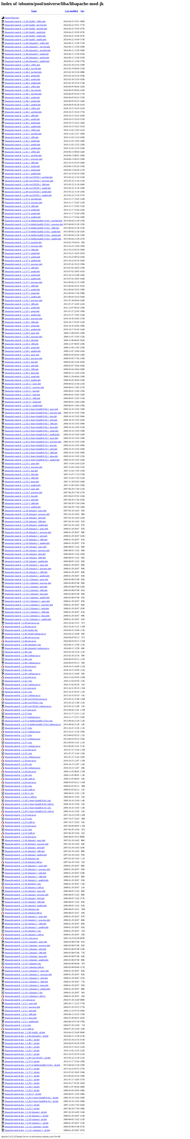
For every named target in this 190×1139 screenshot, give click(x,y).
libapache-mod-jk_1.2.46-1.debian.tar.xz (22, 674)
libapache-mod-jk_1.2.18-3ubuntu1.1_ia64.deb (25, 873)
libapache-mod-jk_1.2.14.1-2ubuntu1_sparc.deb (26, 942)
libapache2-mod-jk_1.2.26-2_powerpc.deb (23, 358)
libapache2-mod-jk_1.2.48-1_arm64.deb (22, 101)
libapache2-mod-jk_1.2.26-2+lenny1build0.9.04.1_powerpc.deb (33, 413)
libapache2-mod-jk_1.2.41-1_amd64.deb (23, 173)
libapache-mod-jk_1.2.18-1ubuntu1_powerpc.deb (26, 895)
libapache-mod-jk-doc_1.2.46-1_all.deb (22, 1047)
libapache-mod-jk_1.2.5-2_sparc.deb (21, 1003)
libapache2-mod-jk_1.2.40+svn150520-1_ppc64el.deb (29, 177)
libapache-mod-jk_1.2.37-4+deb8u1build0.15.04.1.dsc (29, 721)
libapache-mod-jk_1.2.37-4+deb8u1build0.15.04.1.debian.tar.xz (33, 724)
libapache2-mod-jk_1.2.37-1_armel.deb (22, 293)
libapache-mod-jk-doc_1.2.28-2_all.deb (22, 1087)
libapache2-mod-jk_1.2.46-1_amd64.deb (23, 126)
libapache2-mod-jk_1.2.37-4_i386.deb (22, 206)
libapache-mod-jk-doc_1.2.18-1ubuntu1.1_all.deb (26, 1123)
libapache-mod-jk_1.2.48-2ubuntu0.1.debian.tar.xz (27, 648)
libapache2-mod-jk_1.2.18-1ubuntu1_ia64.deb (25, 554)
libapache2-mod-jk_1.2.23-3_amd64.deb (23, 507)
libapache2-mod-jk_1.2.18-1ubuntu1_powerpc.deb (27, 550)
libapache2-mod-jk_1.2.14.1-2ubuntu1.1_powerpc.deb (29, 605)
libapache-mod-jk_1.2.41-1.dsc (18, 692)
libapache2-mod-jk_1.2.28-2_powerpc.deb (23, 336)
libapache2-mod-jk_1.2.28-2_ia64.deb (21, 340)
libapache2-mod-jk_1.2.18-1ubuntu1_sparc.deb (25, 547)
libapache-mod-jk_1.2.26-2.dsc (18, 786)
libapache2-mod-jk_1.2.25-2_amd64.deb (23, 485)
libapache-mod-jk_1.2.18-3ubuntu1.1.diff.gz (24, 887)
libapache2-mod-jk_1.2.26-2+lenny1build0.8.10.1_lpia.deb (31, 445)
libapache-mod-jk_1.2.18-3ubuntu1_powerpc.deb (26, 844)
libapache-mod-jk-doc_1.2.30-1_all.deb (22, 1083)
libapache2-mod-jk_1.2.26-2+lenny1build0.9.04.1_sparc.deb (31, 409)
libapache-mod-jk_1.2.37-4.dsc (18, 713)
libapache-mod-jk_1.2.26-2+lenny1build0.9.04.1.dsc (28, 800)
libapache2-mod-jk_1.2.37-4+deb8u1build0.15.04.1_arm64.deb (33, 235)
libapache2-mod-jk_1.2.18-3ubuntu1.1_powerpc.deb (28, 532)
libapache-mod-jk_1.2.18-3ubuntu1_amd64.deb (26, 855)
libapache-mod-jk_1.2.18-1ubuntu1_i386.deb (25, 902)
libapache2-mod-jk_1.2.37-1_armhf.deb (22, 289)
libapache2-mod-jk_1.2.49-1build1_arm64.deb (25, 36)
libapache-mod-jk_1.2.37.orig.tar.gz (20, 710)
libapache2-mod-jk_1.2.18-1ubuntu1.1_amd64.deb (27, 576)
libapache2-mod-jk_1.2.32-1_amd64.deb (23, 315)
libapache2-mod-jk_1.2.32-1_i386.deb (22, 304)
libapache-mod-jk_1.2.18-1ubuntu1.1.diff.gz (24, 934)
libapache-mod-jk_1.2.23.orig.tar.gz (20, 826)
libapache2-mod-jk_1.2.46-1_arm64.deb (22, 123)
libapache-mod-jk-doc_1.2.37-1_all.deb (22, 1076)
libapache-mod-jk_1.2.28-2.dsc (18, 775)
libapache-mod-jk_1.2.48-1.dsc (18, 659)
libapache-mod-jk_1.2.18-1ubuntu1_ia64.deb (25, 898)
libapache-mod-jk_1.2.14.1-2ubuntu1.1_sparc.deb (27, 971)
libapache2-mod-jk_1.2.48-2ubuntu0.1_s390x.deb (27, 43)
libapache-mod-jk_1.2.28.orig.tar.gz (20, 771)
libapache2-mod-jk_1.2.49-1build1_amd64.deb (25, 39)
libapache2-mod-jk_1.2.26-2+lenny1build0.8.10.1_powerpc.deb (33, 442)
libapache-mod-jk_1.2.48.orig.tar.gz (20, 641)
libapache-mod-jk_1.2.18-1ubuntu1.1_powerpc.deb (27, 920)
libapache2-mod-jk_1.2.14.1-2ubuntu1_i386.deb (26, 590)
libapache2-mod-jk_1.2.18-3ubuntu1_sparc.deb (25, 510)
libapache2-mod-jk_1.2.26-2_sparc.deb (22, 355)
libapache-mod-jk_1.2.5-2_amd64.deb (21, 1021)
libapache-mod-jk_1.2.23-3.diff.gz (20, 833)
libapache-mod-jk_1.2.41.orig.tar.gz (20, 688)
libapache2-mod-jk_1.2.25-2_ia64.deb (21, 474)
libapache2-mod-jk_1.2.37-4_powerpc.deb (23, 202)
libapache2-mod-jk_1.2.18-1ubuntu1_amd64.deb (26, 561)
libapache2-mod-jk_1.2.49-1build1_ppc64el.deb (26, 28)
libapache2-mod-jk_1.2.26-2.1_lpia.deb (22, 391)
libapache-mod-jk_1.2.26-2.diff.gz (20, 789)
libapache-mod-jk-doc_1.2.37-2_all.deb (22, 1072)
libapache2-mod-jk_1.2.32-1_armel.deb (22, 311)
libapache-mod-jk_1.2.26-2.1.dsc (19, 793)
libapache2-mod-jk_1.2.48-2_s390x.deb (22, 65)
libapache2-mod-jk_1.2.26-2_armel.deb (22, 376)
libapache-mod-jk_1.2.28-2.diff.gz (20, 779)
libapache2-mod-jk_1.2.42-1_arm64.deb (22, 144)
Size (82, 11)
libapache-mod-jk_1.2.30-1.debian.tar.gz (22, 768)
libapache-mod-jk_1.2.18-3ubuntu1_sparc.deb (25, 840)
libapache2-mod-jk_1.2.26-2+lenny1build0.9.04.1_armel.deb (31, 431)
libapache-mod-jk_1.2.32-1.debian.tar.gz (22, 757)
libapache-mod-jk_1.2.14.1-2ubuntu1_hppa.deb (26, 956)
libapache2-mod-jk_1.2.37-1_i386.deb (22, 286)
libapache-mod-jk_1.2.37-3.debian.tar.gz (22, 731)
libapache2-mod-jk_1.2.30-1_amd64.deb (23, 329)
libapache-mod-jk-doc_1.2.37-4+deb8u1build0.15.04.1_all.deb (32, 1065)
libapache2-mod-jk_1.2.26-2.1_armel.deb (23, 402)
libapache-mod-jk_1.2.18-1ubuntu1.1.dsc (23, 931)
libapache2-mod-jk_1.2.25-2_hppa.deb (22, 481)
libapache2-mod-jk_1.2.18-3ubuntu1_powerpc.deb (27, 514)
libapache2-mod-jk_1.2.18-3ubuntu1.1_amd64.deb (27, 543)
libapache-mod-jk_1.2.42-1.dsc (18, 681)
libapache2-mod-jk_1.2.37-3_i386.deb (22, 250)
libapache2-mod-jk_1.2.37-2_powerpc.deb (23, 264)
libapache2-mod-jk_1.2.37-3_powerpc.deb (23, 246)
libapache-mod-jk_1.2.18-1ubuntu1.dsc (22, 909)
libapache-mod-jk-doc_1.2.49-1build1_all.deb (25, 1032)
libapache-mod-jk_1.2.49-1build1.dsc (21, 630)
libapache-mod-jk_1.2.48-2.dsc (18, 652)
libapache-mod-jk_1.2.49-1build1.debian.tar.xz (25, 634)
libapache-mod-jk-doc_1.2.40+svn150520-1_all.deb (27, 1058)
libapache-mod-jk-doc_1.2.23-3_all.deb (22, 1108)
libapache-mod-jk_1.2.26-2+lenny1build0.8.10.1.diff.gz (29, 811)
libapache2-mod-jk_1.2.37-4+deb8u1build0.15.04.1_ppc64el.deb (33, 221)
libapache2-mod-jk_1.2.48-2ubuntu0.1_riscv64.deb (27, 47)
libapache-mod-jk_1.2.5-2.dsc (18, 1025)
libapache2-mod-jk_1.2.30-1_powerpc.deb (23, 318)
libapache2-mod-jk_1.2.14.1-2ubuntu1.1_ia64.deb (27, 608)
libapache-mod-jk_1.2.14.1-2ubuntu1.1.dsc (24, 992)
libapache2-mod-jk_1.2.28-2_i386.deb (22, 344)
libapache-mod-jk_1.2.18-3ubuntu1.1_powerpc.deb (27, 869)
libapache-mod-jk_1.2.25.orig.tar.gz (20, 815)
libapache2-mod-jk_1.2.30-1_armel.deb (22, 326)
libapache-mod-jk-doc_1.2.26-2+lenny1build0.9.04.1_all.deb (31, 1097)
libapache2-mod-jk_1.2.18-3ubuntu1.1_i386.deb (26, 539)
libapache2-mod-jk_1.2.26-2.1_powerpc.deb (24, 387)
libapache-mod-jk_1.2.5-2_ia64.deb (20, 1011)
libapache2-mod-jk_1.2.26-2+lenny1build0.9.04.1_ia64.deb (31, 420)
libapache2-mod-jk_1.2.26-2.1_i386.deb (22, 398)
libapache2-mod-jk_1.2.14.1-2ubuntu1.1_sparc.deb (27, 601)
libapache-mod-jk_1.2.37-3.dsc (18, 728)
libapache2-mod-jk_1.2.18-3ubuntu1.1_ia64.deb (26, 536)
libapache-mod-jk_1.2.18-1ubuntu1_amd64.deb (26, 905)
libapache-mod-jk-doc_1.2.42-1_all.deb (22, 1050)
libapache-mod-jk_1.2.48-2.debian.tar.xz (22, 655)
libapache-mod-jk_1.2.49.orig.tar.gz (20, 626)
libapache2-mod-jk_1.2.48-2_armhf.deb (22, 76)
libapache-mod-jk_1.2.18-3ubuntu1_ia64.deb (25, 847)
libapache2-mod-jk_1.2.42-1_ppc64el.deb (23, 134)
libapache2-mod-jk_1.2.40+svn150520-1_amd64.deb (28, 195)
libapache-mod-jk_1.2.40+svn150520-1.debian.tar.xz (28, 706)
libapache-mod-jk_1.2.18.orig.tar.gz (20, 837)
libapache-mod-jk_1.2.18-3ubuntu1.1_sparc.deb (26, 866)
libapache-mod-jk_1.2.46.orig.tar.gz (20, 666)
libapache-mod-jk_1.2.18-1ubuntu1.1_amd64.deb (26, 927)
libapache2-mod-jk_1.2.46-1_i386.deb (22, 115)
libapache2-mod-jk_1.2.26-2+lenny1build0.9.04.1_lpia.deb (31, 416)
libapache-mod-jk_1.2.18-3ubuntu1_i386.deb (25, 851)
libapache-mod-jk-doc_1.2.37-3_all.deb (22, 1068)
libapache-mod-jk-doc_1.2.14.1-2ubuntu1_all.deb (26, 1126)
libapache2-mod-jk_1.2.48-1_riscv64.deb (23, 90)
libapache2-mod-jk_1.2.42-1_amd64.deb (23, 148)
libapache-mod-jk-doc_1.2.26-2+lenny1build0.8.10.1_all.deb (31, 1101)
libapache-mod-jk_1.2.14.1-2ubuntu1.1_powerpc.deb (28, 974)
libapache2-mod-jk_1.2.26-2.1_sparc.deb (23, 384)
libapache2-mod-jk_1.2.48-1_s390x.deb (22, 86)
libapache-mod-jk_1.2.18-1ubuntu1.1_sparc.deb (26, 916)
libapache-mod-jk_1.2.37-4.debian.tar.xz (22, 717)
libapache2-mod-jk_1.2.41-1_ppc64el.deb (23, 155)
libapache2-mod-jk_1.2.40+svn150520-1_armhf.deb (28, 188)
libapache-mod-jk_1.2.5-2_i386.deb (20, 1014)
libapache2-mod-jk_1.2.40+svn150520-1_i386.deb (27, 184)
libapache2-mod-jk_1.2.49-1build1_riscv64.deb (26, 25)
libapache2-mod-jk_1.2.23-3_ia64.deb (21, 500)
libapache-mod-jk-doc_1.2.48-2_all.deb (22, 1040)
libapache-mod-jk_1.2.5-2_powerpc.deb (22, 1007)
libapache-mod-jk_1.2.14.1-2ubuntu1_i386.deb (25, 953)
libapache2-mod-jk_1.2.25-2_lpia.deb (21, 471)
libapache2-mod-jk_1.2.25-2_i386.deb (22, 478)
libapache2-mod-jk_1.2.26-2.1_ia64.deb (22, 394)
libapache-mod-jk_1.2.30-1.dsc (18, 764)
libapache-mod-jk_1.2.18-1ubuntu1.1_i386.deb (25, 924)
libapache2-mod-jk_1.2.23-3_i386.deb (22, 503)
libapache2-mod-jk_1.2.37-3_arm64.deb (22, 257)
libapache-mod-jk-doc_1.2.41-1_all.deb (22, 1054)
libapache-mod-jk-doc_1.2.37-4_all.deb (22, 1061)
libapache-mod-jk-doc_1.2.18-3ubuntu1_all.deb (26, 1112)
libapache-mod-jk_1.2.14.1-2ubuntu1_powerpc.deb (27, 945)
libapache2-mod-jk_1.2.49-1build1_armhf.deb (25, 32)
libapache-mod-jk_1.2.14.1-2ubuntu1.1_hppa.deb (26, 985)
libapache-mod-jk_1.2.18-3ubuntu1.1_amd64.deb (26, 880)
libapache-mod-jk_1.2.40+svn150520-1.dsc (24, 702)
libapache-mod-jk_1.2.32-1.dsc (18, 753)
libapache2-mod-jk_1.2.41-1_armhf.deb (22, 166)
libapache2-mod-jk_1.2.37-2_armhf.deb (22, 271)
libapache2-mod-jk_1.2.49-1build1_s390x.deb (25, 21)
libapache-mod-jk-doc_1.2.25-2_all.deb (22, 1105)
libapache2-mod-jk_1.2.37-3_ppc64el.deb (23, 242)
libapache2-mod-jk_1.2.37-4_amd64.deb (23, 217)
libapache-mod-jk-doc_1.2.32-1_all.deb (22, 1079)
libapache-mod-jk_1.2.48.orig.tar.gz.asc (22, 637)
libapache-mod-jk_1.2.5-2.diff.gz (19, 1029)
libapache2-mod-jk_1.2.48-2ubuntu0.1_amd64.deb (27, 61)
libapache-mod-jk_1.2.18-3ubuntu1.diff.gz (23, 862)
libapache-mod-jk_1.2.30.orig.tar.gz (20, 760)
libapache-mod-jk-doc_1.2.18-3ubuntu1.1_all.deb (26, 1116)
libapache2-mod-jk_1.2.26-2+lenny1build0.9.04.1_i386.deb (31, 423)
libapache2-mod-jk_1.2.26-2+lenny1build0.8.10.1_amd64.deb (32, 460)
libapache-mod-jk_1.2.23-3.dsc (18, 829)
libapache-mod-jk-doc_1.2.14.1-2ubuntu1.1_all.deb (27, 1130)
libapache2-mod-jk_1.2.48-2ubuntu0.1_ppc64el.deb (27, 50)
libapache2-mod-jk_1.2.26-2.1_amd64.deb (23, 405)
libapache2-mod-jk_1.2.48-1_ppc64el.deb (23, 94)
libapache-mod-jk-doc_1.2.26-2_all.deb (22, 1090)
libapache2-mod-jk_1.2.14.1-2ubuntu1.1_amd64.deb (28, 619)
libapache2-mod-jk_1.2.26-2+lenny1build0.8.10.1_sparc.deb (31, 438)
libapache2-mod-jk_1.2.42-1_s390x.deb (22, 130)
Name (34, 11)
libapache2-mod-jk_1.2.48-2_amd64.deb (23, 83)
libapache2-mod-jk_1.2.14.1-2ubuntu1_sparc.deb (26, 579)
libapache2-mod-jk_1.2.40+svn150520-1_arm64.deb (28, 192)
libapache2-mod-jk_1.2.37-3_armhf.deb (22, 253)
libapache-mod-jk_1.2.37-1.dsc (18, 742)
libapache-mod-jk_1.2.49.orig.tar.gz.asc (22, 623)
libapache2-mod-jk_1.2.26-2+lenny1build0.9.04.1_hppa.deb (31, 427)
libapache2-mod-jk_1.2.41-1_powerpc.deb (23, 159)
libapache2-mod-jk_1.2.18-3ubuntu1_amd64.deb (26, 525)
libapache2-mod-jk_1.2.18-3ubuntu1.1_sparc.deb (26, 529)
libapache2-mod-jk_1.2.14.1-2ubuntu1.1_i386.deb (27, 612)
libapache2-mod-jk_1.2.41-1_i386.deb (22, 163)
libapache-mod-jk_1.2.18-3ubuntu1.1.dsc (23, 884)
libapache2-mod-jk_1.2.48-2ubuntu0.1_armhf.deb (27, 54)
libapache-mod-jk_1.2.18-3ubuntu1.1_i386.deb (25, 876)
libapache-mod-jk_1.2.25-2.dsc (18, 818)
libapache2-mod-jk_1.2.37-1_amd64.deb (23, 297)
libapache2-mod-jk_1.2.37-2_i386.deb (22, 268)
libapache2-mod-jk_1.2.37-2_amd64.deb (23, 279)
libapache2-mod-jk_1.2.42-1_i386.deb (22, 137)
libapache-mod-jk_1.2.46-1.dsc (18, 670)
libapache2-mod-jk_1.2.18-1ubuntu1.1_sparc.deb (26, 565)
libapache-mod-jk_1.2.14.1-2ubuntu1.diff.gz (24, 967)
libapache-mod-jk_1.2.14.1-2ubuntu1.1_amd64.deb (27, 989)
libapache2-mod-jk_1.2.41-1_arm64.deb (22, 170)
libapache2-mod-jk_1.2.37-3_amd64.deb (23, 260)
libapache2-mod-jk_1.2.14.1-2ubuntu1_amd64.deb (27, 597)
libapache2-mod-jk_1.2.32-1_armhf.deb (22, 307)
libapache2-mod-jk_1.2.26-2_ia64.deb (21, 365)
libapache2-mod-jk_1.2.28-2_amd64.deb (23, 351)
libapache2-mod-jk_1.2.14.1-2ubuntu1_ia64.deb (26, 587)
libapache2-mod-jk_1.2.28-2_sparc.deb (22, 333)
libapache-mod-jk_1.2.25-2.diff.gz (20, 822)
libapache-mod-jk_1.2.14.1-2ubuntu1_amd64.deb (26, 960)
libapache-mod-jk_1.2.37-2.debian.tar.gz (22, 739)
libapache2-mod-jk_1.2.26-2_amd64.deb (23, 380)
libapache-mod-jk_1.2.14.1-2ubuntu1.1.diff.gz (25, 996)
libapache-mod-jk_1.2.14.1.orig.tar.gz (21, 938)
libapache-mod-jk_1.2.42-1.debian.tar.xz (22, 684)
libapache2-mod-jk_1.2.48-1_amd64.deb (23, 105)
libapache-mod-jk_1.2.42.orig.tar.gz (20, 677)
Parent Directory (12, 18)
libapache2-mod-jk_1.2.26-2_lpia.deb (21, 362)
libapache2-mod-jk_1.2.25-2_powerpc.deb (23, 467)
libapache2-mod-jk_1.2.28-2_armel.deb (22, 347)
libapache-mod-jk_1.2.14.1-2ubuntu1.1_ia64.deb (26, 978)
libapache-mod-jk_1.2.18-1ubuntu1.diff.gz (23, 913)
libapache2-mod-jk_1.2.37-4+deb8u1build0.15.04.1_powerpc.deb (34, 224)
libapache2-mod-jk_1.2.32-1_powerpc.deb (23, 300)
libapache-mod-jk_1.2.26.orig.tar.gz (20, 782)
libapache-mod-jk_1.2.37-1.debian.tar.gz (22, 746)
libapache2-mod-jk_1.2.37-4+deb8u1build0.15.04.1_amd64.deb (33, 239)
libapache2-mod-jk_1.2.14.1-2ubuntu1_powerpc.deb (28, 583)
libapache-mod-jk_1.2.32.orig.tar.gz (20, 750)
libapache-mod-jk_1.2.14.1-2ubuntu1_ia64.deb (25, 949)
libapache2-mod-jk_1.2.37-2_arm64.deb (22, 275)
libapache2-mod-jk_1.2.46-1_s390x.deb (22, 108)
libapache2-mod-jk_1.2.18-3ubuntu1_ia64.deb (25, 518)
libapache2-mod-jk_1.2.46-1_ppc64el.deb (23, 112)
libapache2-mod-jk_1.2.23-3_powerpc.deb (23, 492)
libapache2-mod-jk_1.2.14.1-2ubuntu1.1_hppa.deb (27, 616)
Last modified (71, 11)
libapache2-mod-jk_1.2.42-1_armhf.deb (22, 141)
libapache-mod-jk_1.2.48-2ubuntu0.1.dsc (23, 645)
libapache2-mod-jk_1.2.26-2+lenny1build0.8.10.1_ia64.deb (31, 449)
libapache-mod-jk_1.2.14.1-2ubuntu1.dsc (23, 963)
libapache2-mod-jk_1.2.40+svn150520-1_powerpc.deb (29, 181)
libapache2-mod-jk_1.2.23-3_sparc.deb (22, 489)
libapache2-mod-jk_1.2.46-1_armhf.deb (22, 119)
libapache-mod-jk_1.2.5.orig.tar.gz (20, 1000)
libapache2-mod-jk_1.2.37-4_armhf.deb (22, 210)
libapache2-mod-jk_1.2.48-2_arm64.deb (22, 79)
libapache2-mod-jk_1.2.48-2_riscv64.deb (23, 68)
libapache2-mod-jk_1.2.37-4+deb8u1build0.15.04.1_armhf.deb (32, 231)
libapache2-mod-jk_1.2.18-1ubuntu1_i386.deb (25, 558)
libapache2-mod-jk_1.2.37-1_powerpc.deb (23, 282)
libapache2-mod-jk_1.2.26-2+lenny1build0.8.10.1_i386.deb (31, 452)
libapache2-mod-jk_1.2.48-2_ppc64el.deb (23, 72)
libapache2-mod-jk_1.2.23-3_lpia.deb (21, 496)
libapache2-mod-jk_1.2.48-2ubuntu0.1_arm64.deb (27, 57)
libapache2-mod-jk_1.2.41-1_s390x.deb (22, 152)
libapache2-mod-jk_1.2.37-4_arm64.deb (22, 213)
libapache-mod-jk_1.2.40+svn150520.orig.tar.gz (26, 699)
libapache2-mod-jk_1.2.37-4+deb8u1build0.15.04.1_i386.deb (32, 228)
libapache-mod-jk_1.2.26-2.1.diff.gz (21, 797)
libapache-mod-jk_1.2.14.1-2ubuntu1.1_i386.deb (26, 982)
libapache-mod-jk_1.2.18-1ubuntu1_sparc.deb (25, 891)
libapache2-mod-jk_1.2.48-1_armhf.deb (22, 97)
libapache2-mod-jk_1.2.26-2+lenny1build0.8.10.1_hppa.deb (31, 456)
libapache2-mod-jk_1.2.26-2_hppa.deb (22, 373)
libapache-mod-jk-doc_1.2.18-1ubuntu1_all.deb (26, 1119)
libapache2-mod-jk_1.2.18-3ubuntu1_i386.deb (25, 521)
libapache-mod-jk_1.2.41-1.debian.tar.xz (22, 695)
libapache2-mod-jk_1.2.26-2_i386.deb (22, 369)
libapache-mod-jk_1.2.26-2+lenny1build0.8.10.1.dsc (28, 808)
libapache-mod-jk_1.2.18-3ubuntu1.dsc (22, 858)
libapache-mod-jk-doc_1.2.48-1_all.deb (22, 1043)
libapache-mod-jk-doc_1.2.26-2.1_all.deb (23, 1094)
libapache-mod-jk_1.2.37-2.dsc (18, 735)
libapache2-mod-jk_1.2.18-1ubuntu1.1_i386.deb (26, 572)
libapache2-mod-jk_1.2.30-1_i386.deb (22, 322)
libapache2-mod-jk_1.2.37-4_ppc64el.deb (23, 199)
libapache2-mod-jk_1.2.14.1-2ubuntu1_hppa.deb (26, 594)
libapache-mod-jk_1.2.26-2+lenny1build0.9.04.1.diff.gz (29, 804)
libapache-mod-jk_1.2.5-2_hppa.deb (21, 1018)
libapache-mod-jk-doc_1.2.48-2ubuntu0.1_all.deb (26, 1036)
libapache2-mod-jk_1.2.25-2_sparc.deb (22, 463)
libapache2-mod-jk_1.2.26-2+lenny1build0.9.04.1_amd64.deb (32, 434)
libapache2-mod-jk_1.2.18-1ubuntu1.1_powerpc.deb (28, 568)
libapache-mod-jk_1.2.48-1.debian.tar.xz (22, 663)
